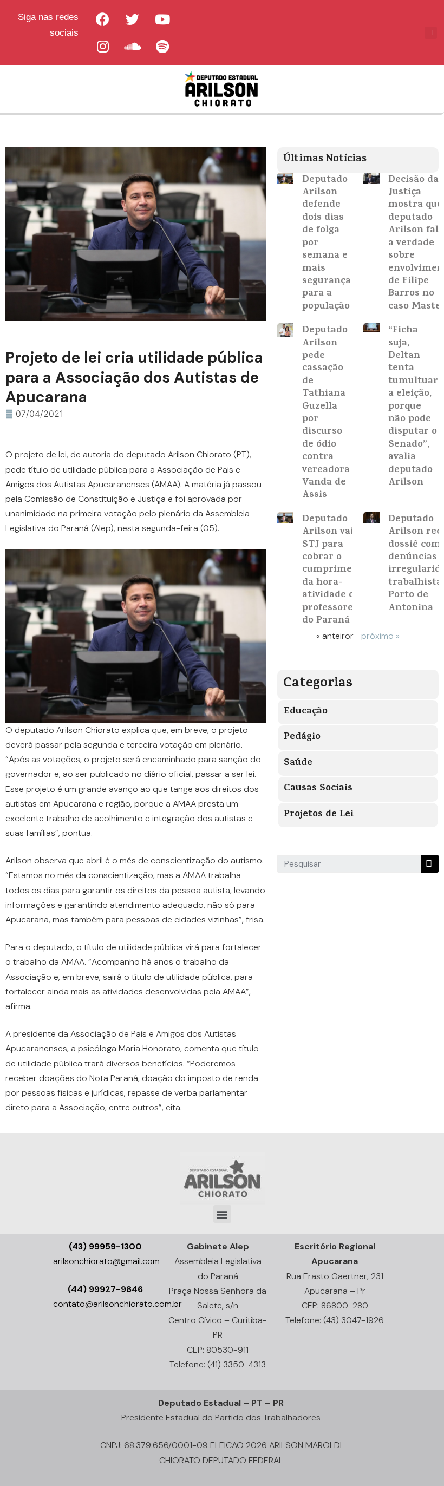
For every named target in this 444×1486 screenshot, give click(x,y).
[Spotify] (162, 46)
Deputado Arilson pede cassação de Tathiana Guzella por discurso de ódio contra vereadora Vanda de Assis (326, 413)
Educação (306, 712)
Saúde (298, 763)
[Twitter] (132, 18)
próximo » (380, 635)
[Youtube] (162, 18)
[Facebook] (102, 18)
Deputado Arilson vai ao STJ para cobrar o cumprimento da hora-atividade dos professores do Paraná (335, 570)
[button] (222, 1214)
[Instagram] (102, 46)
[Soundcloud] (132, 46)
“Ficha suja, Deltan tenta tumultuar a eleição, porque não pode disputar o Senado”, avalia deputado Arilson (413, 407)
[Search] (430, 864)
